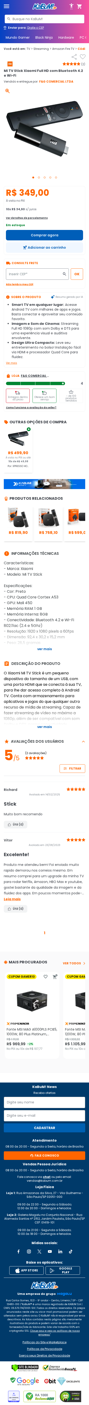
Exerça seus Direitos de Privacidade (44, 1356)
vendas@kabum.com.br (44, 1181)
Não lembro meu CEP (19, 284)
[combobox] (44, 19)
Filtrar (75, 768)
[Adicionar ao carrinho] (55, 976)
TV (30, 49)
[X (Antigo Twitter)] (39, 1251)
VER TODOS (72, 963)
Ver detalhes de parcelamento (27, 218)
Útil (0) (18, 824)
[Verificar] (25, 1368)
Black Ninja (44, 37)
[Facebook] (18, 1251)
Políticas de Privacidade (44, 1349)
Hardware (66, 37)
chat (47, 1177)
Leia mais (12, 899)
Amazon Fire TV (64, 49)
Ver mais (11, 363)
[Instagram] (29, 1251)
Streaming (42, 49)
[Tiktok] (70, 1251)
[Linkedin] (60, 1251)
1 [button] (44, 933)
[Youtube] (50, 1251)
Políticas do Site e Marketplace (44, 1342)
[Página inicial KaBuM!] (44, 6)
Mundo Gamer (18, 37)
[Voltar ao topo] (44, 1285)
